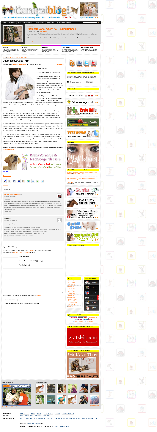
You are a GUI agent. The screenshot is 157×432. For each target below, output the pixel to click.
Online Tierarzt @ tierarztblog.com (12, 406)
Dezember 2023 (72, 293)
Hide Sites (5, 185)
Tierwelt (57, 413)
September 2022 (72, 302)
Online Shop (29, 415)
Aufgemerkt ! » (31, 26)
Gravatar (39, 295)
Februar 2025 (71, 288)
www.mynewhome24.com (90, 418)
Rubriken (12, 22)
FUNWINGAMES (40, 22)
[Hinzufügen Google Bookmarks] (19, 182)
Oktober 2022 (71, 301)
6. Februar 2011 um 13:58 (10, 220)
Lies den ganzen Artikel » (34, 41)
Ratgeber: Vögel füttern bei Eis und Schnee (51, 28)
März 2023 (71, 295)
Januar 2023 (71, 297)
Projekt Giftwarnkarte (25, 22)
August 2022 (71, 304)
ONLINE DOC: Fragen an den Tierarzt (17, 57)
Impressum (50, 22)
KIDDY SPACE (70, 182)
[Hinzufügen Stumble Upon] (29, 182)
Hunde (33, 413)
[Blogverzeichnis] (78, 321)
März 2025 (71, 286)
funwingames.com (39, 418)
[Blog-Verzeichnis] (73, 317)
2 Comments (60, 64)
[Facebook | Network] (79, 65)
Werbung (37, 415)
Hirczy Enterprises (26, 418)
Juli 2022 (70, 306)
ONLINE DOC (24, 413)
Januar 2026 (71, 282)
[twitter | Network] (86, 65)
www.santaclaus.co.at (78, 173)
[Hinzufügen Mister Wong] (24, 182)
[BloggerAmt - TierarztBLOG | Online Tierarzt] (92, 317)
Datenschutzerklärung (64, 22)
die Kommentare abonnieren (21, 252)
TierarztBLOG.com (34, 423)
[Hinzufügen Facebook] (15, 182)
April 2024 (70, 290)
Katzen (39, 413)
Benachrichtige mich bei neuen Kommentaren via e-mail (22, 303)
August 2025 (71, 284)
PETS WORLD (48, 413)
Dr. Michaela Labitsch (12, 194)
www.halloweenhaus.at (79, 180)
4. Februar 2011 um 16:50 (10, 196)
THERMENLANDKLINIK (73, 176)
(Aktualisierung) (94, 405)
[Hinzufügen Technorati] (38, 182)
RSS (21, 415)
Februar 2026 (71, 281)
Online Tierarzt (7, 382)
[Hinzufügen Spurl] (33, 182)
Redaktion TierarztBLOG (19, 64)
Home (4, 22)
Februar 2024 (71, 291)
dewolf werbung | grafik (73, 418)
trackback (31, 250)
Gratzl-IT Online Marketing (55, 418)
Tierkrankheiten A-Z (68, 413)
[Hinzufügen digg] (10, 182)
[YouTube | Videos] (93, 65)
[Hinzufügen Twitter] (43, 182)
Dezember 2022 (72, 299)
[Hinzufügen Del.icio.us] (5, 182)
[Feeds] (72, 65)
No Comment (43, 31)
